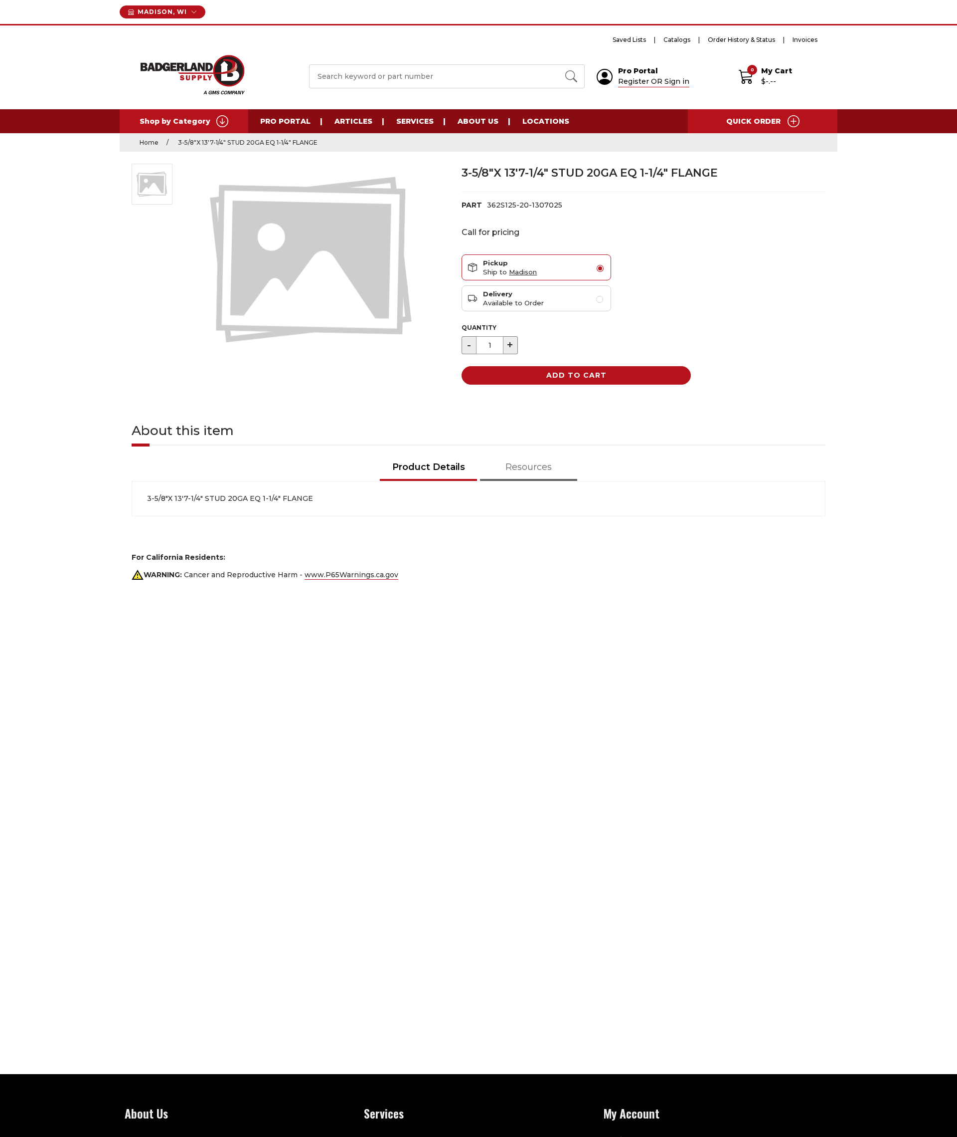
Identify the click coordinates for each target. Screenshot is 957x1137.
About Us (478, 121)
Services (415, 121)
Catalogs (676, 39)
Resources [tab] (528, 466)
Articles (353, 121)
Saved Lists (629, 39)
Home (149, 142)
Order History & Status (741, 39)
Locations (545, 121)
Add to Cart (576, 375)
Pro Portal (285, 121)
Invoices (805, 39)
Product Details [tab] (428, 466)
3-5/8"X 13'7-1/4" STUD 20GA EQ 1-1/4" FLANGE (247, 142)
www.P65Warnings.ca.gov (351, 574)
